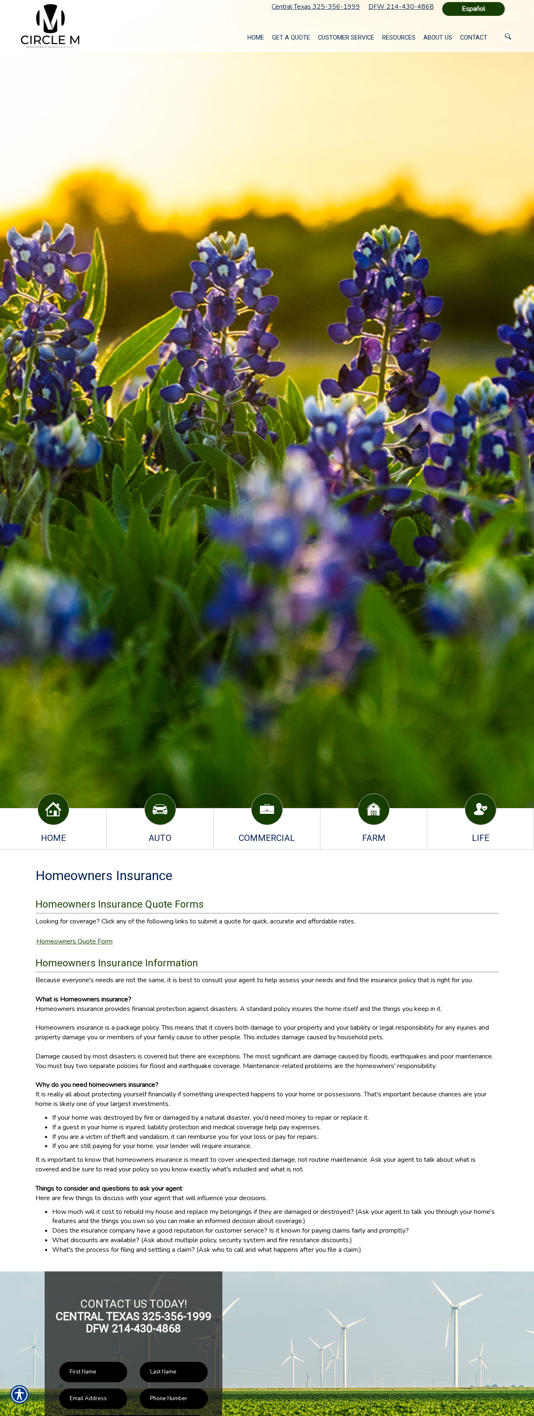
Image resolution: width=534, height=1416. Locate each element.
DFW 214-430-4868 (401, 6)
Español (473, 8)
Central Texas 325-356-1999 (316, 6)
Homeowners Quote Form (74, 941)
